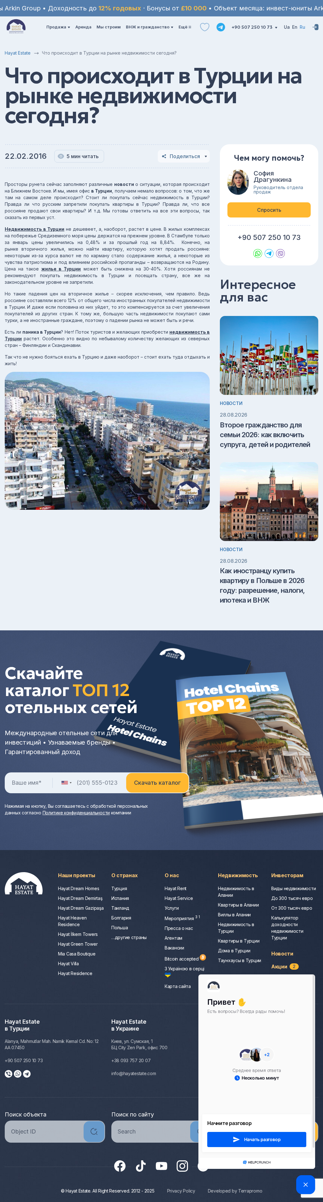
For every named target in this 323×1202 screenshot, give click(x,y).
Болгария (121, 917)
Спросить (269, 210)
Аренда (83, 26)
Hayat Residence (75, 973)
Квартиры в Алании (238, 904)
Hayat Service (179, 898)
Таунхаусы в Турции (239, 960)
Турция (119, 888)
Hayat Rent (175, 888)
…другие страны (129, 937)
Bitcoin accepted (182, 958)
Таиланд (120, 908)
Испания (120, 898)
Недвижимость (238, 875)
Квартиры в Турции (238, 940)
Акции (283, 966)
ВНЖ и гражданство (147, 26)
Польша (119, 927)
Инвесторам (287, 875)
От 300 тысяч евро (291, 908)
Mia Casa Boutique (76, 953)
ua (287, 27)
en (294, 27)
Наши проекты (76, 875)
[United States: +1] (66, 783)
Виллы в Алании (234, 914)
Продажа (56, 26)
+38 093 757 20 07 (130, 1060)
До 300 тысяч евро (292, 898)
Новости (231, 403)
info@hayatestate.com (133, 1073)
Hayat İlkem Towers (78, 934)
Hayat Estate (18, 53)
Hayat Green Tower (77, 944)
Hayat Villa (68, 963)
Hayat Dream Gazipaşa (80, 908)
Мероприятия (182, 918)
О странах (124, 875)
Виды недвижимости (293, 888)
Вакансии (174, 947)
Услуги (172, 908)
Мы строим (109, 26)
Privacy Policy (181, 1190)
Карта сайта (178, 986)
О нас (172, 875)
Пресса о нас (179, 928)
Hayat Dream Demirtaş (80, 898)
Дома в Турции (234, 950)
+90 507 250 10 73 (252, 27)
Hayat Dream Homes (78, 888)
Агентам (173, 938)
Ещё (183, 26)
